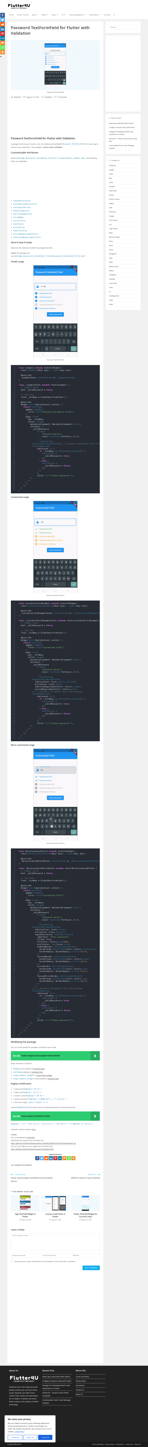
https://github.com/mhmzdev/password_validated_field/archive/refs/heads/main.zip (43, 1143)
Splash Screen (114, 266)
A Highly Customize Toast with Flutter (122, 127)
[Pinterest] (55, 1158)
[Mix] (64, 1158)
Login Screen (113, 229)
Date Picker (113, 191)
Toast (111, 287)
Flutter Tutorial (114, 199)
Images (111, 216)
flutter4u (17, 97)
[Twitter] (42, 1158)
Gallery (111, 203)
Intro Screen (113, 220)
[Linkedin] (51, 1158)
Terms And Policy (82, 1376)
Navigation (113, 254)
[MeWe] (60, 1158)
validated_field (39, 1069)
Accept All (45, 1437)
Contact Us (80, 1390)
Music (111, 250)
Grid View (112, 212)
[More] (73, 1158)
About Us (79, 1394)
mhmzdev (31, 1137)
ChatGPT (112, 187)
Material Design (114, 237)
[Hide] (1, 57)
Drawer (111, 195)
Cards (111, 182)
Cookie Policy (19, 1431)
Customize (15, 1437)
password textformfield (23, 1165)
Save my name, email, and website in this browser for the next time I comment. (45, 1261)
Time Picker (113, 283)
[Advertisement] (55, 119)
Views (111, 304)
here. (34, 1129)
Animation (112, 165)
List (110, 224)
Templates (112, 275)
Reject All (30, 1437)
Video (111, 300)
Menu (111, 241)
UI (110, 292)
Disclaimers (80, 1385)
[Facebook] (37, 1158)
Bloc (110, 178)
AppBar (111, 170)
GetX (110, 208)
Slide (110, 258)
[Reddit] (46, 1158)
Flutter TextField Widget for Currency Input (85, 1215)
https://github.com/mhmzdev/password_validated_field (32, 1149)
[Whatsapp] (69, 1158)
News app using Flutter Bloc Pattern (121, 123)
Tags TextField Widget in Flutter (25, 1215)
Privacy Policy (81, 1381)
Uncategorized (114, 296)
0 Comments (62, 97)
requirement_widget (44, 1075)
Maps (111, 233)
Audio (111, 174)
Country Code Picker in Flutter (55, 1215)
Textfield (48, 97)
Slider (111, 262)
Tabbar (111, 271)
